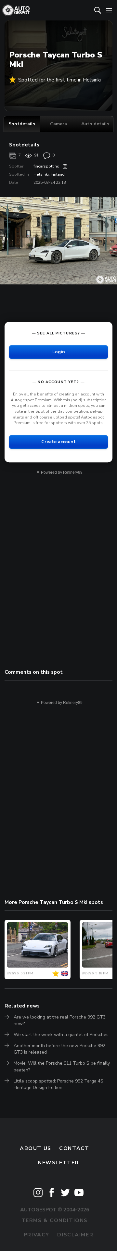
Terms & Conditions (54, 1220)
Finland (58, 174)
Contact (74, 1148)
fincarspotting (46, 166)
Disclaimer (75, 1234)
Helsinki (41, 174)
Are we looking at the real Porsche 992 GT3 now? (60, 1020)
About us (35, 1148)
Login (58, 352)
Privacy (36, 1234)
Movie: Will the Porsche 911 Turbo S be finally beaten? (62, 1066)
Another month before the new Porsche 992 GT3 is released (59, 1049)
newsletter (58, 1162)
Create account (58, 442)
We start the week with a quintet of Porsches (61, 1035)
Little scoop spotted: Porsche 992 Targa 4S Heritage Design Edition (58, 1084)
